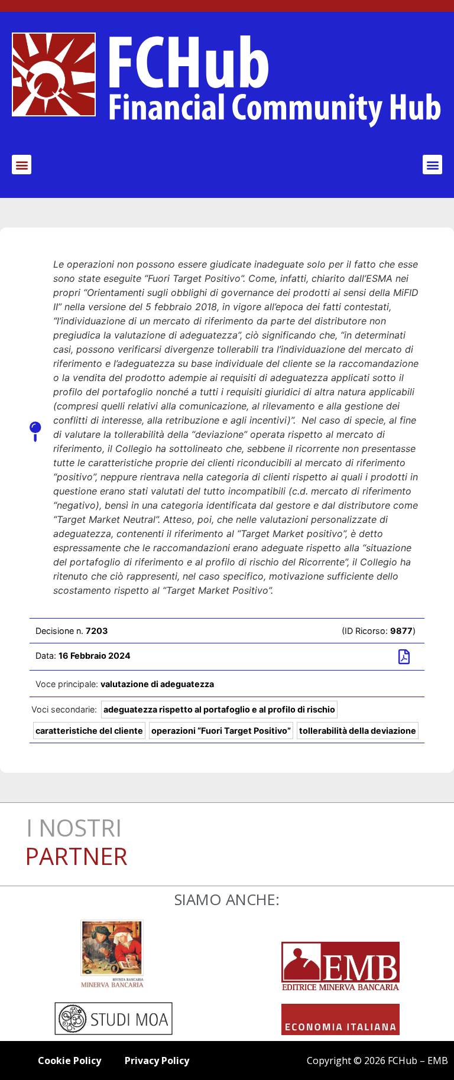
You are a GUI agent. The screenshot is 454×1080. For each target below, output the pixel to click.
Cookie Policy (69, 1060)
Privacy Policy (157, 1060)
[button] (21, 164)
